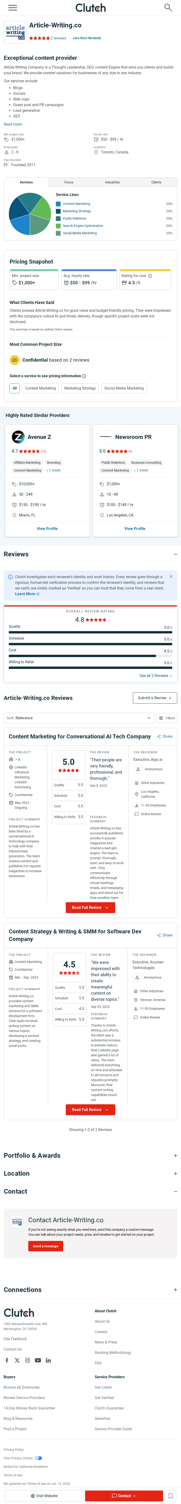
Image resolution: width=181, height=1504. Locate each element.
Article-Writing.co (55, 25)
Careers (101, 1332)
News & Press (106, 1342)
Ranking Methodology (113, 1352)
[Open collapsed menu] (12, 7)
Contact (124, 1496)
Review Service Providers (24, 1398)
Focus (68, 182)
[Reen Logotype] (18, 437)
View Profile (47, 528)
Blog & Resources (18, 1418)
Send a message (45, 1246)
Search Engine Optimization (83, 226)
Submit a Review (152, 698)
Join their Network (87, 38)
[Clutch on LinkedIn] (48, 1360)
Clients (156, 182)
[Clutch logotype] (90, 7)
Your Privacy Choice (18, 1458)
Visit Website (47, 1496)
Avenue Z (39, 437)
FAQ (98, 1363)
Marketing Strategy (77, 211)
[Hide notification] (171, 576)
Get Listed (103, 1387)
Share (167, 736)
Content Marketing (76, 204)
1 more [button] (54, 470)
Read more (13, 124)
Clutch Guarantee (109, 1408)
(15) (43, 451)
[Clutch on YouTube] (38, 1360)
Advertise (102, 1418)
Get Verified (104, 1398)
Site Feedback (15, 1339)
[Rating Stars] (29, 451)
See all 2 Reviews (154, 676)
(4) (130, 451)
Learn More (25, 594)
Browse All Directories (22, 1387)
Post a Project (15, 1429)
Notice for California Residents (26, 1467)
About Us (102, 1321)
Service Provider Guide (113, 1429)
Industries (112, 182)
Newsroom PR (133, 437)
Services (26, 182)
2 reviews (58, 38)
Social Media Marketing (80, 233)
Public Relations (74, 218)
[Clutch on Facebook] (7, 1360)
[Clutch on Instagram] (27, 1360)
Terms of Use (13, 1475)
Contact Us (13, 1349)
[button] (79, 718)
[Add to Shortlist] (170, 1496)
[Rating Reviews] (39, 38)
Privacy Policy (14, 1450)
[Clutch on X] (17, 1360)
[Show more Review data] (90, 907)
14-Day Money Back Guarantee (29, 1408)
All (14, 388)
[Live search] (168, 7)
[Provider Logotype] (15, 32)
